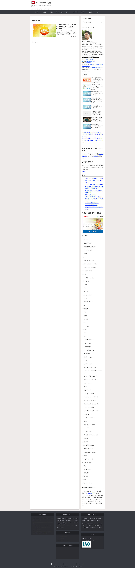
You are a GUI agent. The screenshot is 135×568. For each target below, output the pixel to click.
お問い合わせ (73, 564)
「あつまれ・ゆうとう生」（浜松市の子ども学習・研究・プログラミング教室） (94, 180)
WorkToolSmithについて (57, 564)
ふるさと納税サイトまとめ (92, 203)
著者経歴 (66, 564)
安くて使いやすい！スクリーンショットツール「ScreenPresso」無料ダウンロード (92, 140)
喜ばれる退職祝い (36, 529)
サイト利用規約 (60, 538)
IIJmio (83, 171)
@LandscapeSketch (90, 61)
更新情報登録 (88, 62)
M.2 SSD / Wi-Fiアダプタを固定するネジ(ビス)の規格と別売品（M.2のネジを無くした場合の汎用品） (94, 186)
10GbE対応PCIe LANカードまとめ (94, 196)
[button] (102, 22)
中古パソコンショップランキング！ (91, 132)
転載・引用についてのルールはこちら (65, 525)
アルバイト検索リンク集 (91, 205)
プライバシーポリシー (62, 536)
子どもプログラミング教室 (95, 67)
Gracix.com (73, 520)
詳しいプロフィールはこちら (88, 59)
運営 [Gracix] (80, 564)
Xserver (96, 156)
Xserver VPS (91, 493)
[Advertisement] (54, 53)
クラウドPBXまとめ (90, 194)
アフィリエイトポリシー (62, 540)
